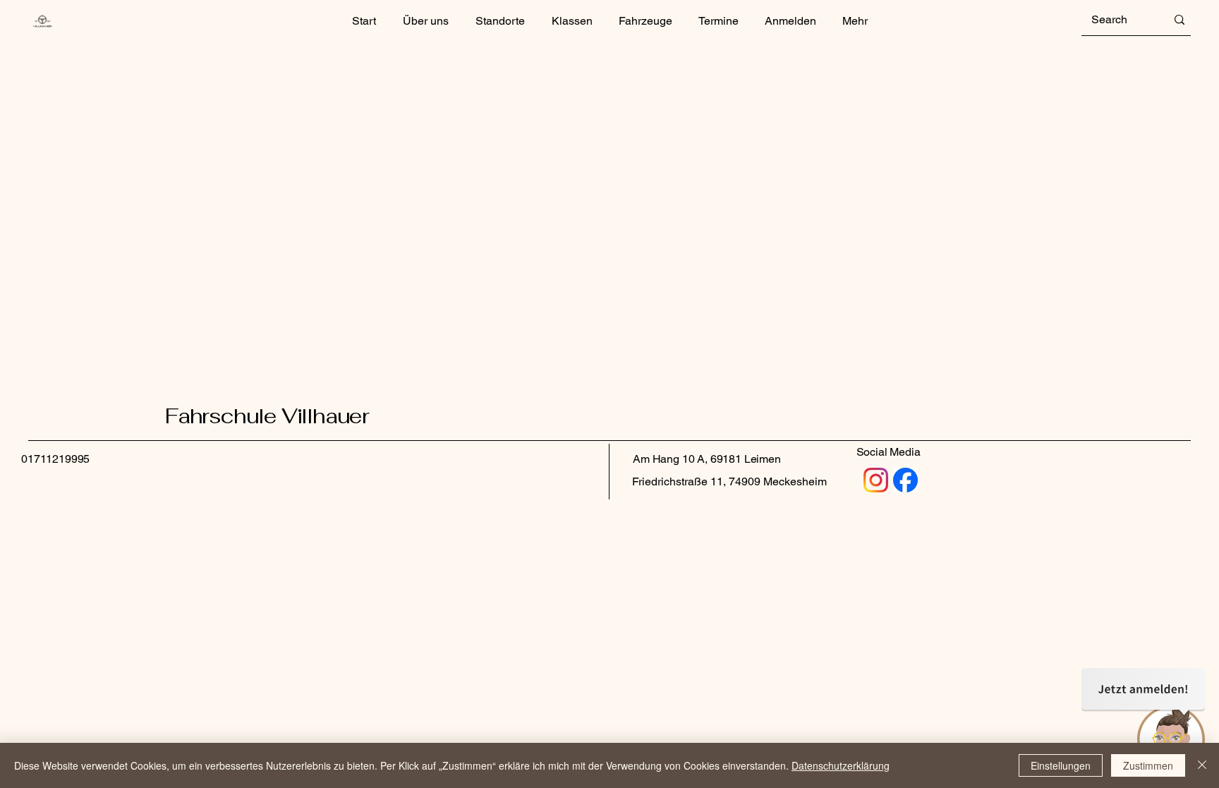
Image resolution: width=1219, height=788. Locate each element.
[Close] (1202, 765)
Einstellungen (1061, 765)
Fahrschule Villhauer (267, 416)
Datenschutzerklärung (841, 765)
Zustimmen (1148, 765)
